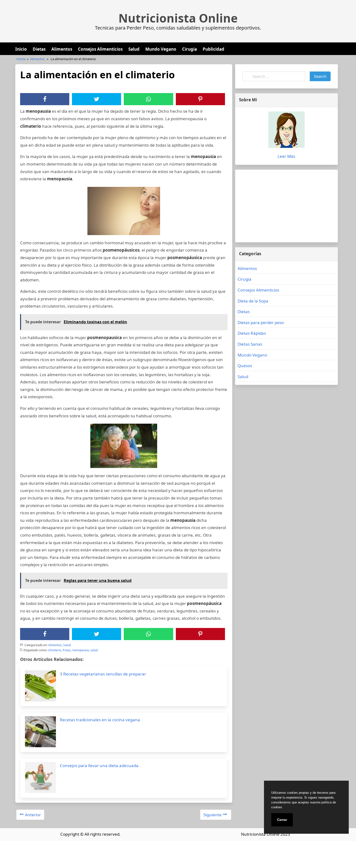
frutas (67, 650)
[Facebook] (45, 99)
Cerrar (282, 820)
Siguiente (212, 814)
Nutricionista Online (178, 18)
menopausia (80, 650)
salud (94, 650)
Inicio (21, 49)
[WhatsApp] (148, 99)
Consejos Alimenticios (100, 49)
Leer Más (286, 156)
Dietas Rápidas (252, 333)
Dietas (39, 49)
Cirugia (189, 49)
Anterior (33, 814)
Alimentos (61, 49)
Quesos (245, 365)
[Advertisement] (286, 206)
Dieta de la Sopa (253, 301)
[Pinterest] (200, 99)
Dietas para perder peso (261, 322)
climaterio (54, 650)
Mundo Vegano (160, 49)
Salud (133, 49)
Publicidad (213, 49)
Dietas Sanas (250, 344)
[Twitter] (96, 99)
